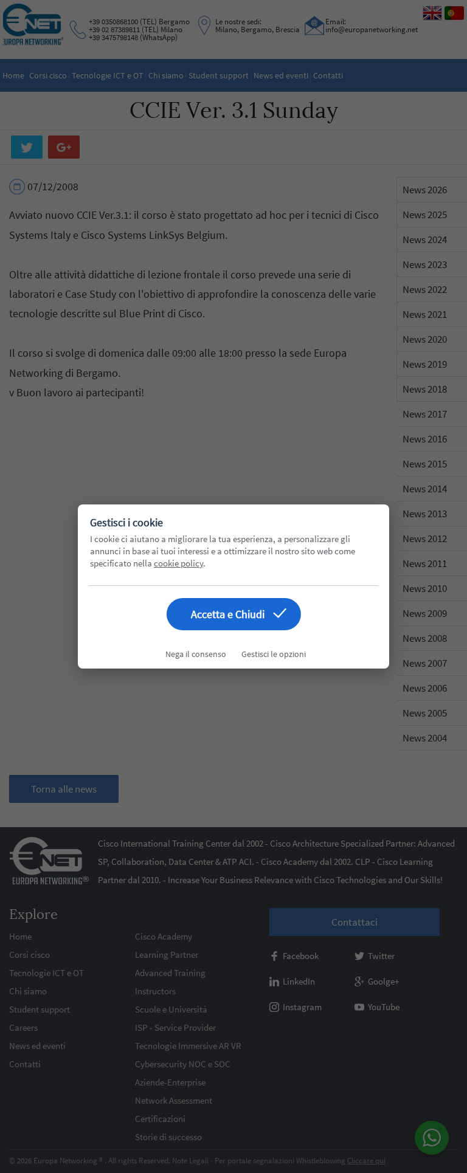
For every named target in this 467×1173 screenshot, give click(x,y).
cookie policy (178, 563)
